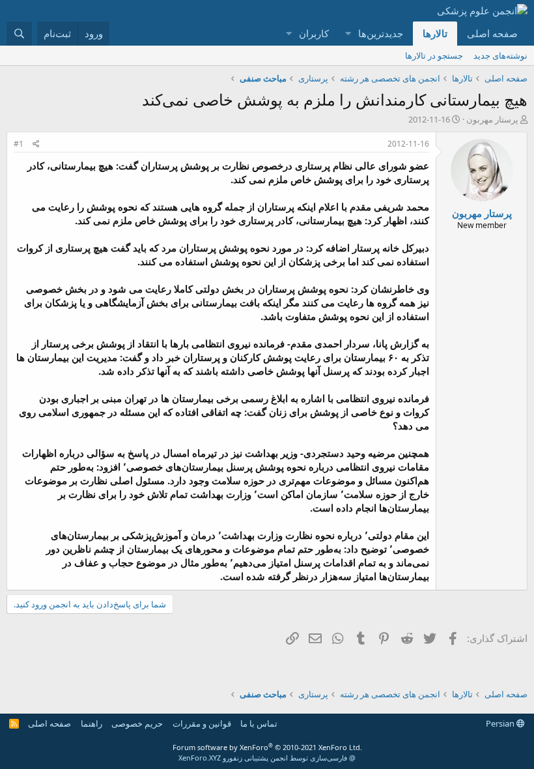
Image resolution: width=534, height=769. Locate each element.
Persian (501, 723)
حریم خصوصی (137, 723)
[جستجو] (19, 34)
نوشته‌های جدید (500, 55)
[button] (348, 34)
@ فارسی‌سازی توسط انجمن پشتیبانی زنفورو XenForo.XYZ (267, 757)
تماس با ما (258, 723)
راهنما (91, 723)
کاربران (314, 33)
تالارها (435, 33)
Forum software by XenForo (267, 747)
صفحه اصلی (492, 33)
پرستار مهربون (492, 119)
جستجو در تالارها (434, 55)
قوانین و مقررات (202, 723)
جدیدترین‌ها (380, 33)
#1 (18, 143)
